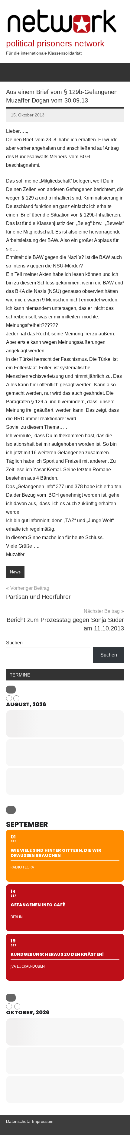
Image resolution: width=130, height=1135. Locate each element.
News (15, 571)
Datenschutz (18, 1121)
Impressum (43, 1121)
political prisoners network (55, 43)
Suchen (14, 642)
